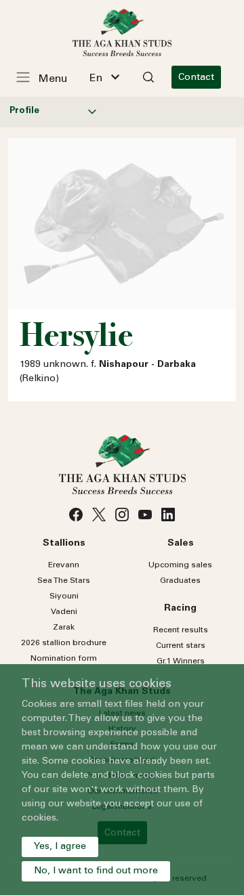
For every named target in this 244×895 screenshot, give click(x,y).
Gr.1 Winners (181, 661)
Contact (196, 78)
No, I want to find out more (96, 871)
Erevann (63, 565)
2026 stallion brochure (63, 643)
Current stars (180, 646)
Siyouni (64, 596)
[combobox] (104, 77)
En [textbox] (95, 78)
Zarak (64, 628)
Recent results (180, 630)
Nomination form (63, 659)
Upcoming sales (180, 565)
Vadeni (64, 612)
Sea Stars (63, 581)
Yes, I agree (60, 847)
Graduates (180, 581)
